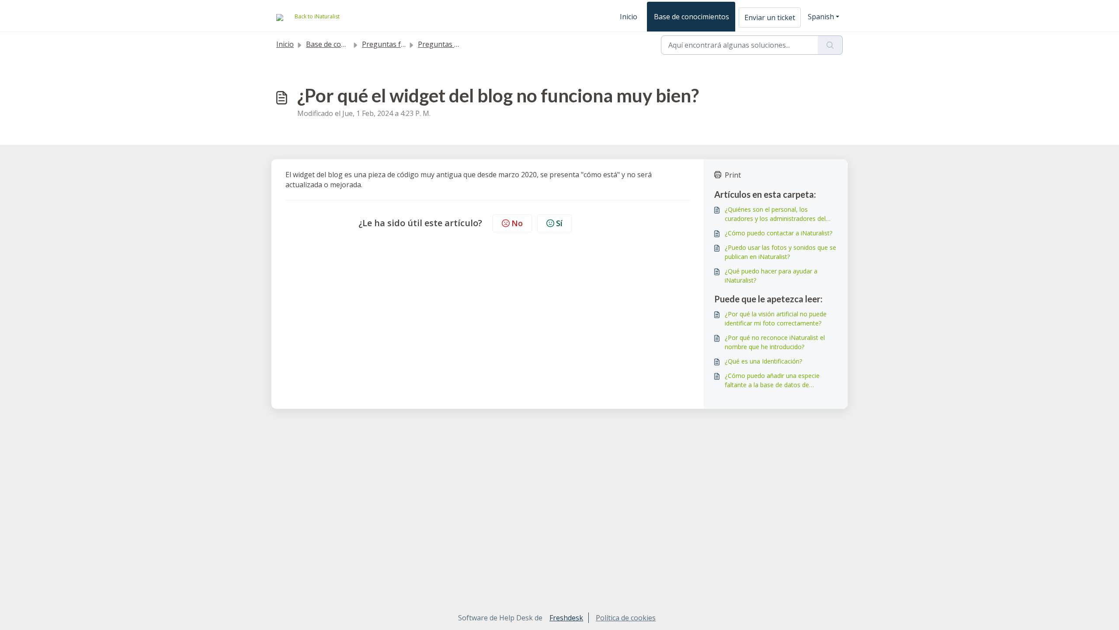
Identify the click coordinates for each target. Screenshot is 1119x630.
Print (733, 175)
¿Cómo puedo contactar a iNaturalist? (778, 233)
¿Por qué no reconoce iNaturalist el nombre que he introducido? (775, 342)
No (517, 223)
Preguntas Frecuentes (454, 44)
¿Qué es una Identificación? (763, 361)
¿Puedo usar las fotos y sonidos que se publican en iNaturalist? (780, 252)
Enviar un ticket (769, 17)
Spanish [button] (821, 16)
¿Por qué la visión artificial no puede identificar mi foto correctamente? (776, 318)
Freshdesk (566, 618)
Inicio (628, 16)
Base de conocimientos (691, 16)
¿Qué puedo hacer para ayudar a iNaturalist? (771, 275)
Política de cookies (626, 618)
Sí (559, 223)
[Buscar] (830, 45)
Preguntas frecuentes (398, 44)
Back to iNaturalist (317, 16)
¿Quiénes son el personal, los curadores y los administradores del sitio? (775, 214)
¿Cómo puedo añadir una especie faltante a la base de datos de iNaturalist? (772, 380)
